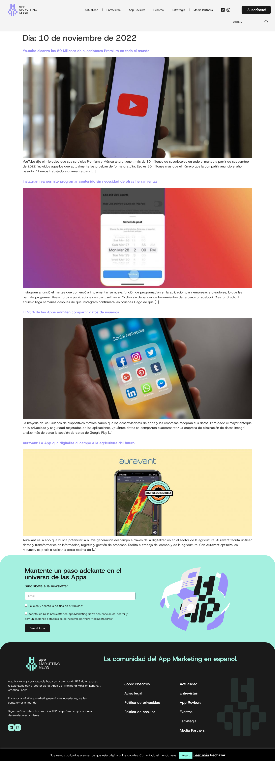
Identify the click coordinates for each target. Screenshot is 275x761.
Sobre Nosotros (137, 684)
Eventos (158, 10)
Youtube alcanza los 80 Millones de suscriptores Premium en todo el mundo (86, 50)
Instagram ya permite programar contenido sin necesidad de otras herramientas (90, 181)
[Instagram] (228, 10)
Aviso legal (133, 693)
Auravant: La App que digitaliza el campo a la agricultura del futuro (78, 443)
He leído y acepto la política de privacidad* (55, 606)
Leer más (201, 755)
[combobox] (246, 21)
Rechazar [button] (217, 755)
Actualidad (91, 10)
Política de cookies (139, 711)
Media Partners (203, 10)
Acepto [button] (185, 755)
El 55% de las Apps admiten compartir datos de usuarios (71, 312)
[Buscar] (266, 21)
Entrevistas (113, 10)
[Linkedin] (223, 10)
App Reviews (137, 10)
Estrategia (178, 10)
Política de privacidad (142, 702)
